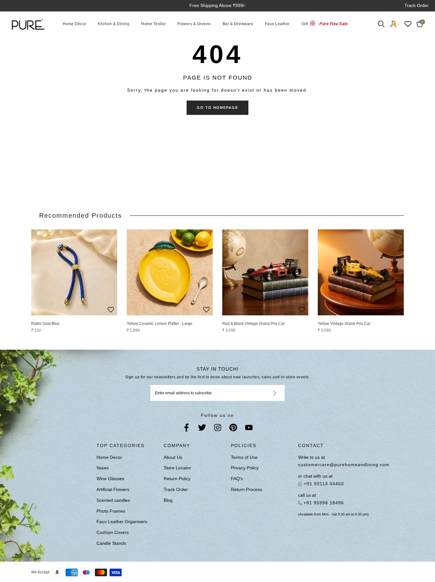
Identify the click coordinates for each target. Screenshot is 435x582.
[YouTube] (249, 429)
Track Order (416, 5)
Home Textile (153, 24)
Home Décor (74, 24)
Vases (102, 467)
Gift (305, 24)
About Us (173, 457)
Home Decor (109, 457)
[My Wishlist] (407, 24)
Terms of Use (244, 457)
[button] (111, 310)
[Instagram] (218, 429)
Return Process (246, 489)
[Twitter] (202, 429)
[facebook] (186, 429)
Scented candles (113, 500)
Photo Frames (110, 511)
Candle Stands (111, 543)
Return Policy (177, 478)
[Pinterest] (233, 429)
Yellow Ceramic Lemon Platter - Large (159, 323)
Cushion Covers (112, 532)
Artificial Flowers (112, 489)
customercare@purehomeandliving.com (338, 464)
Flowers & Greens (194, 24)
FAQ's (237, 478)
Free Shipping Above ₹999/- (217, 5)
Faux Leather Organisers (121, 521)
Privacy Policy (245, 467)
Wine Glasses (110, 478)
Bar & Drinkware (238, 24)
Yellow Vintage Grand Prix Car (344, 323)
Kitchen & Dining (113, 24)
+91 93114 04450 (323, 483)
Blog (168, 500)
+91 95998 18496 (323, 502)
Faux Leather (277, 24)
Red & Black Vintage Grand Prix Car (253, 323)
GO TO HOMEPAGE (218, 107)
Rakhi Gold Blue (45, 323)
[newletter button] (267, 393)
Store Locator (177, 467)
